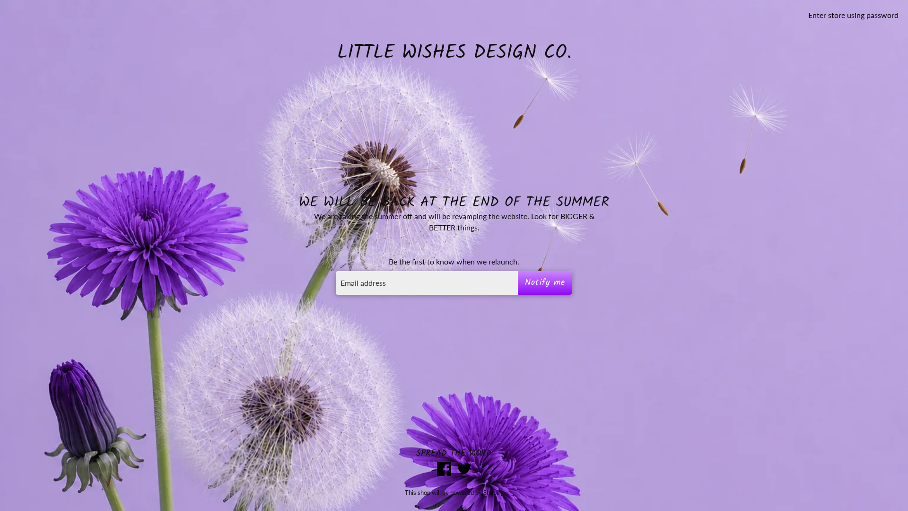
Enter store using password (853, 14)
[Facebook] (444, 470)
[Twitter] (464, 470)
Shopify (493, 492)
